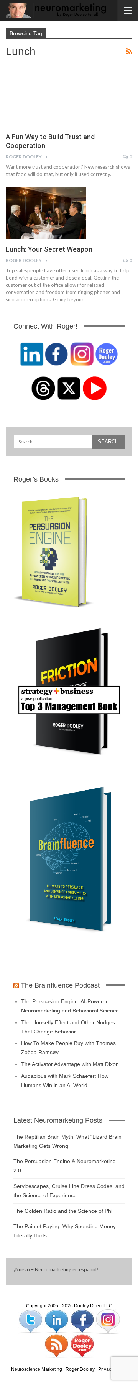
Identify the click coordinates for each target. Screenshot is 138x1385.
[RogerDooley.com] (82, 1345)
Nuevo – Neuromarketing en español (56, 1269)
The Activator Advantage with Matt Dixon (70, 1064)
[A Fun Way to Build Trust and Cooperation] (46, 100)
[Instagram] (107, 1321)
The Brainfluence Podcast (60, 985)
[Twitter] (31, 1321)
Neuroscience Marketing (36, 1369)
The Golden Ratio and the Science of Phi (62, 1211)
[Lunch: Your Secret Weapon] (46, 213)
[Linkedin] (57, 1321)
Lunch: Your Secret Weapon (49, 249)
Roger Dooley (80, 1369)
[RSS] (57, 1345)
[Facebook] (82, 1321)
